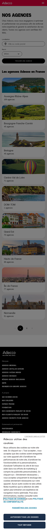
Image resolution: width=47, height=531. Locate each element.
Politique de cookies (14, 499)
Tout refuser (24, 525)
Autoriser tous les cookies (24, 517)
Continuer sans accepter (34, 436)
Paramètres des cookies (24, 508)
